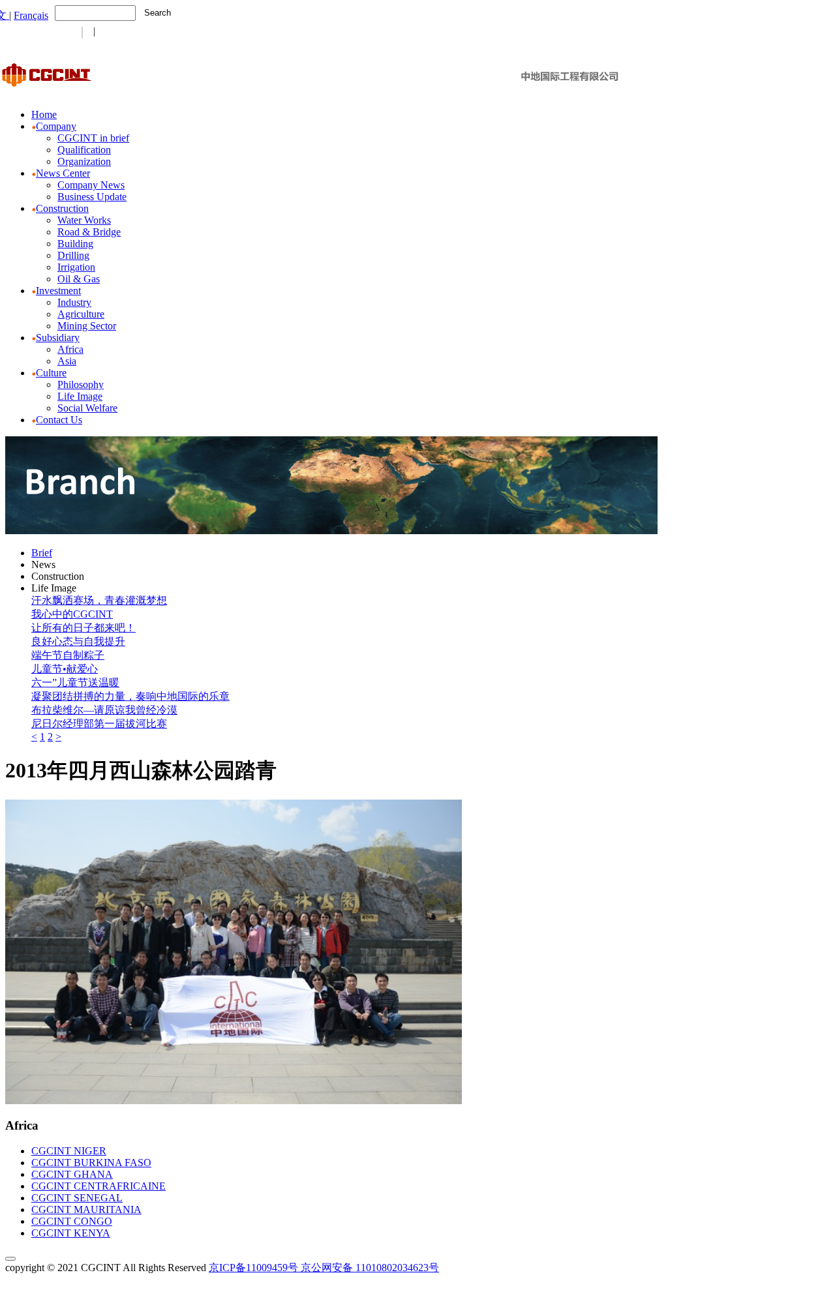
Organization (84, 161)
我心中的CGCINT (72, 614)
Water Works (84, 220)
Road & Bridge (89, 231)
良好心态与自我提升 (78, 641)
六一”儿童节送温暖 (75, 682)
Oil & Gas (78, 278)
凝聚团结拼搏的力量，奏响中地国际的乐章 (130, 696)
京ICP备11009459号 (253, 1267)
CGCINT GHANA (72, 1174)
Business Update (92, 196)
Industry (74, 302)
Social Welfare (87, 407)
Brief (41, 552)
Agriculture (80, 314)
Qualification (84, 149)
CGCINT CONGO (71, 1221)
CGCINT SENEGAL (77, 1197)
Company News (91, 184)
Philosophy (80, 384)
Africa (70, 349)
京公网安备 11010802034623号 (370, 1267)
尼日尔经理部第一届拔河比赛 (99, 723)
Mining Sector (86, 325)
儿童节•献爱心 (64, 668)
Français (31, 15)
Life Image (79, 396)
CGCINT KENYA (70, 1233)
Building (75, 243)
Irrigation (76, 267)
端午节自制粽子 (67, 655)
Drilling (73, 255)
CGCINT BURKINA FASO (91, 1162)
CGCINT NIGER (68, 1150)
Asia (66, 361)
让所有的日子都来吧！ (83, 627)
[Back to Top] (10, 1259)
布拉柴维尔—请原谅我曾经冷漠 (104, 709)
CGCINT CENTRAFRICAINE (98, 1186)
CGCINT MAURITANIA (86, 1209)
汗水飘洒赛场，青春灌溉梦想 (99, 600)
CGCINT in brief (93, 137)
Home (44, 114)
